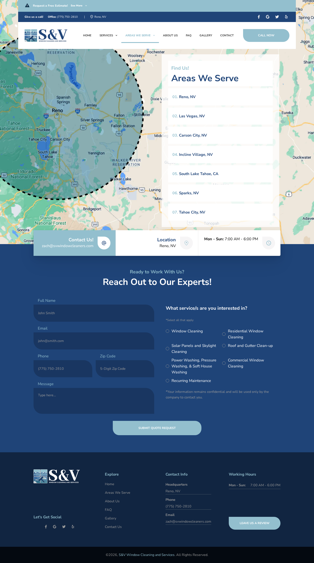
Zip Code (108, 356)
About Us (170, 35)
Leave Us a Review (255, 523)
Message (46, 383)
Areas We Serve (138, 35)
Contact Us (113, 527)
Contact (227, 35)
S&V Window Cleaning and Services (147, 555)
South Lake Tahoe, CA (195, 173)
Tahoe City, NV (188, 212)
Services (106, 35)
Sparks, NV (185, 193)
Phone (43, 356)
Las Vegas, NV (188, 116)
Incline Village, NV (192, 154)
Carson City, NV (189, 135)
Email (42, 328)
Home (87, 35)
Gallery (206, 35)
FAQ (188, 35)
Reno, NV (184, 96)
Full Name (47, 300)
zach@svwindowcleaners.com (67, 245)
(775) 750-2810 (67, 17)
